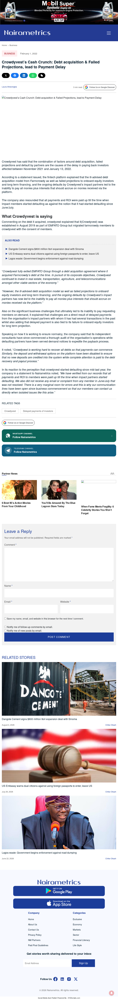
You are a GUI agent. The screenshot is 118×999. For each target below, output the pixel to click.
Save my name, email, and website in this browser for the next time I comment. (45, 618)
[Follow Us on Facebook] (55, 978)
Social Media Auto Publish (47, 998)
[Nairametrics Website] (27, 32)
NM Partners (34, 940)
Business (13, 45)
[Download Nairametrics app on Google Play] (59, 891)
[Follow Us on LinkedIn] (62, 978)
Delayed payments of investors (38, 410)
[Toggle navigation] (108, 33)
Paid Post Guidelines (38, 945)
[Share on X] (6, 75)
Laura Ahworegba (9, 86)
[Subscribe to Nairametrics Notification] (111, 993)
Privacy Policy (34, 934)
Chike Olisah (110, 725)
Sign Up (83, 963)
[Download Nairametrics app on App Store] (59, 903)
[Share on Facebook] (15, 75)
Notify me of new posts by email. (24, 630)
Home (4, 45)
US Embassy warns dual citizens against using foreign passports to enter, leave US (54, 253)
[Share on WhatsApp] (33, 75)
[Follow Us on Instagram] (69, 978)
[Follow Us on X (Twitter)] (76, 978)
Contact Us (33, 929)
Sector (76, 934)
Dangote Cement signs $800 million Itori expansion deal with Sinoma (46, 249)
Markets (77, 929)
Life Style (77, 945)
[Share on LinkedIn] (24, 75)
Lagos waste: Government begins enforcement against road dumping (46, 258)
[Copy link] (41, 75)
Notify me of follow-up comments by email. (30, 627)
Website (65, 601)
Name (8, 585)
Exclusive (77, 919)
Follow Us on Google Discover (102, 87)
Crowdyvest (10, 410)
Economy (77, 924)
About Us (32, 924)
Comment (10, 544)
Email (8, 601)
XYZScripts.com (74, 998)
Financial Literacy (81, 940)
